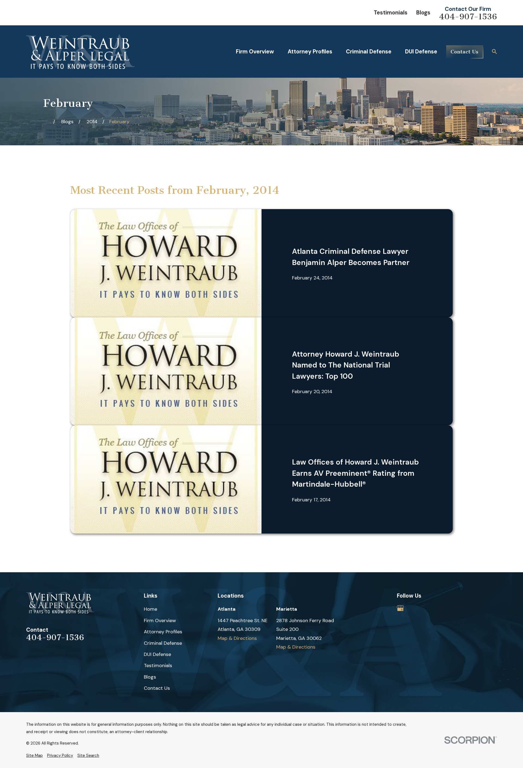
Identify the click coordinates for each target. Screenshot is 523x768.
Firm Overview (160, 620)
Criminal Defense (163, 643)
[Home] (80, 51)
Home (150, 609)
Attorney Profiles (163, 631)
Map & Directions (237, 638)
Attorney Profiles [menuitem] (310, 51)
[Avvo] (415, 608)
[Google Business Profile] (400, 608)
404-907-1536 (468, 16)
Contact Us (464, 52)
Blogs (423, 12)
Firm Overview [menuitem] (255, 51)
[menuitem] (34, 755)
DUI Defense (157, 654)
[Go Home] (45, 121)
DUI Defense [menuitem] (421, 51)
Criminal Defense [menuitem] (368, 51)
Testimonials (391, 12)
